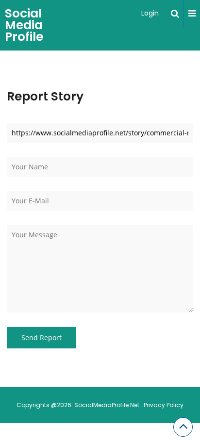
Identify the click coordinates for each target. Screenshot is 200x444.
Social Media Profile (24, 25)
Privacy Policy (163, 405)
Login (150, 13)
